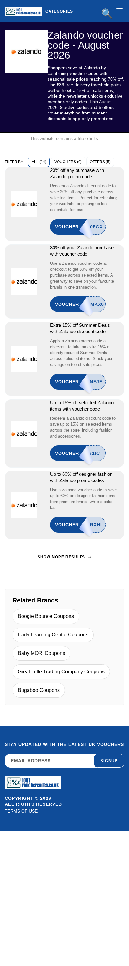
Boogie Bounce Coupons (46, 616)
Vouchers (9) (68, 162)
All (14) (39, 162)
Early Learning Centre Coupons (53, 634)
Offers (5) (100, 162)
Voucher (67, 226)
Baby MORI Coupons (41, 653)
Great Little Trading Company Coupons (61, 671)
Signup (109, 760)
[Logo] (23, 11)
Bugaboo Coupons (39, 690)
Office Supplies (75, 24)
